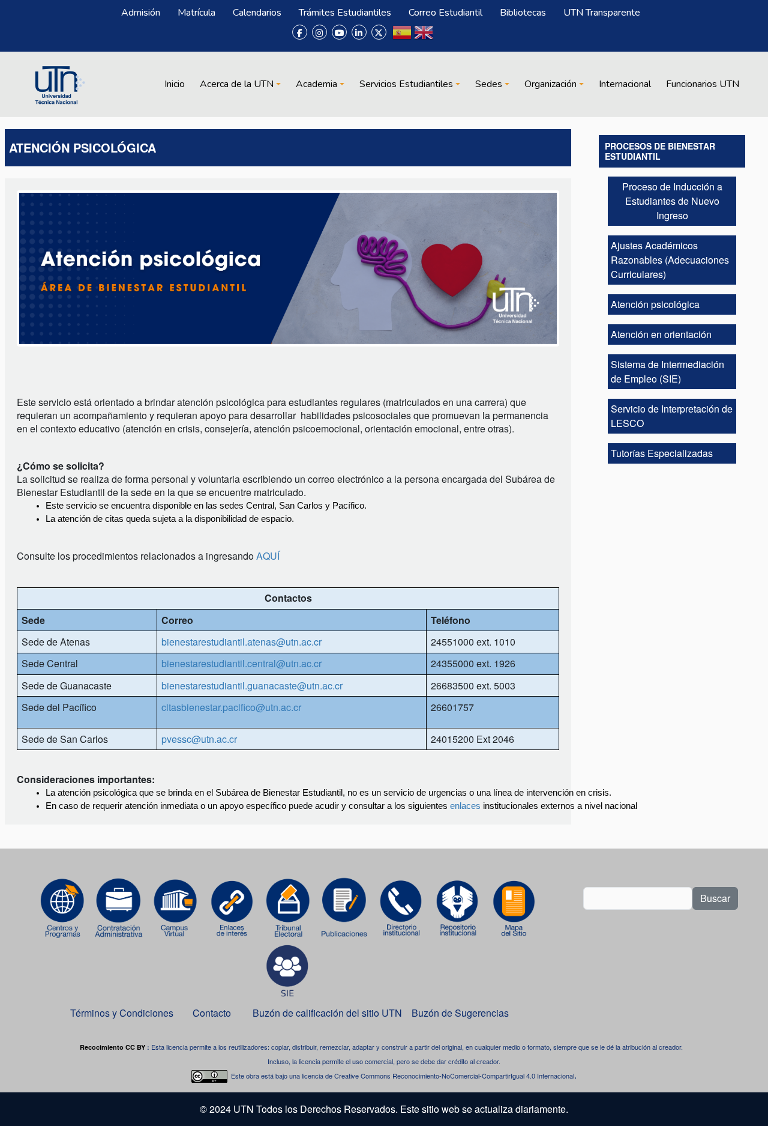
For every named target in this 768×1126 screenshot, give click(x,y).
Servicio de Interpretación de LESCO (672, 416)
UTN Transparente (601, 12)
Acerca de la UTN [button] (237, 84)
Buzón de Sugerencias (461, 1013)
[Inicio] (58, 84)
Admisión (140, 12)
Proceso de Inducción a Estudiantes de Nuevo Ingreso (672, 201)
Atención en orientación (661, 334)
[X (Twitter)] (378, 32)
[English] (423, 37)
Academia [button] (316, 84)
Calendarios (257, 12)
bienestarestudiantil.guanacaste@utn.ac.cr (252, 685)
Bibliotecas (523, 12)
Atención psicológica (655, 304)
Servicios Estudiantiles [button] (406, 84)
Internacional (625, 84)
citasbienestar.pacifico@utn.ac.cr (231, 707)
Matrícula (196, 12)
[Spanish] (402, 37)
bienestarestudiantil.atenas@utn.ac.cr (241, 642)
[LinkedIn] (359, 32)
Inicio (174, 84)
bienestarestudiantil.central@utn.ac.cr (241, 663)
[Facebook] (299, 32)
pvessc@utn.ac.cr (199, 739)
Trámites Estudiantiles (345, 12)
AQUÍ (268, 556)
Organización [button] (550, 84)
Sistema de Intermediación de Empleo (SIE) (667, 371)
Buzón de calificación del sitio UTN (327, 1013)
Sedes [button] (488, 84)
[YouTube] (339, 32)
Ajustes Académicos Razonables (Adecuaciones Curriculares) (670, 259)
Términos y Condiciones (121, 1013)
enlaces (465, 806)
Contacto (212, 1013)
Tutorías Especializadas (662, 453)
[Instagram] (319, 32)
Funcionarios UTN (702, 84)
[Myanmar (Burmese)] (445, 37)
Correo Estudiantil (445, 12)
